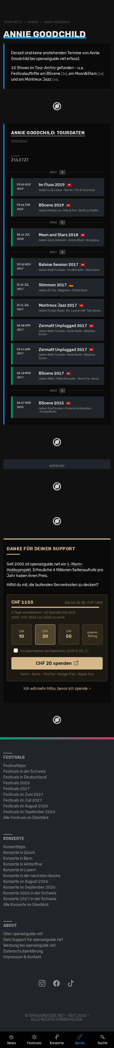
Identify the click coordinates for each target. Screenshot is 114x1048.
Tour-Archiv (45, 68)
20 (45, 634)
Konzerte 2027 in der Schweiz (29, 899)
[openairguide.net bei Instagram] (42, 983)
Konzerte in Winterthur (22, 864)
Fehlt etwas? (19, 141)
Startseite (13, 22)
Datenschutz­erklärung (23, 951)
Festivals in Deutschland (24, 777)
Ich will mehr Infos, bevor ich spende (56, 688)
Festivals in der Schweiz (24, 771)
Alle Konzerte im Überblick (26, 904)
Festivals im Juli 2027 (22, 800)
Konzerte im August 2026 (25, 881)
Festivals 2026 (16, 783)
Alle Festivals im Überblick (26, 817)
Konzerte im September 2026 (29, 887)
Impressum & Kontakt (22, 957)
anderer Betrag (92, 634)
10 (21, 634)
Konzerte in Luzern (19, 870)
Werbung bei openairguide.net (29, 945)
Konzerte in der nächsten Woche (31, 875)
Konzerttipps (14, 847)
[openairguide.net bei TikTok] (71, 983)
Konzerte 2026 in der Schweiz (29, 893)
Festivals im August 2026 (25, 806)
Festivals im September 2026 (29, 812)
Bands (33, 22)
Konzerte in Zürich (19, 852)
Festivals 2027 (16, 788)
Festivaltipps (14, 765)
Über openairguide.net (23, 934)
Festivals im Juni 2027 (23, 794)
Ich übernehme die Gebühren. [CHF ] (51, 651)
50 (69, 634)
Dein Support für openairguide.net (33, 939)
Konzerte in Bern (17, 858)
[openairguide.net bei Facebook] (57, 983)
